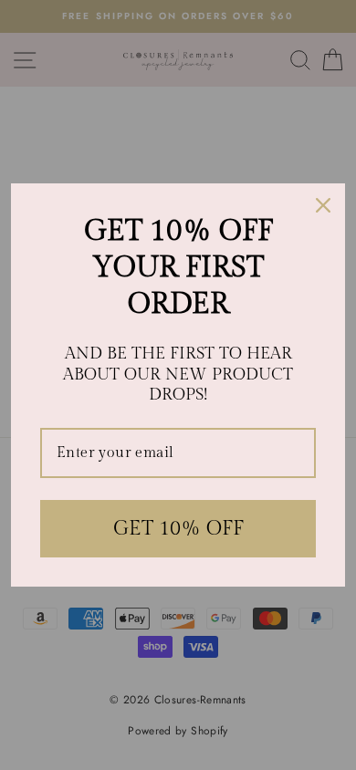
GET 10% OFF (178, 528)
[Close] (323, 205)
